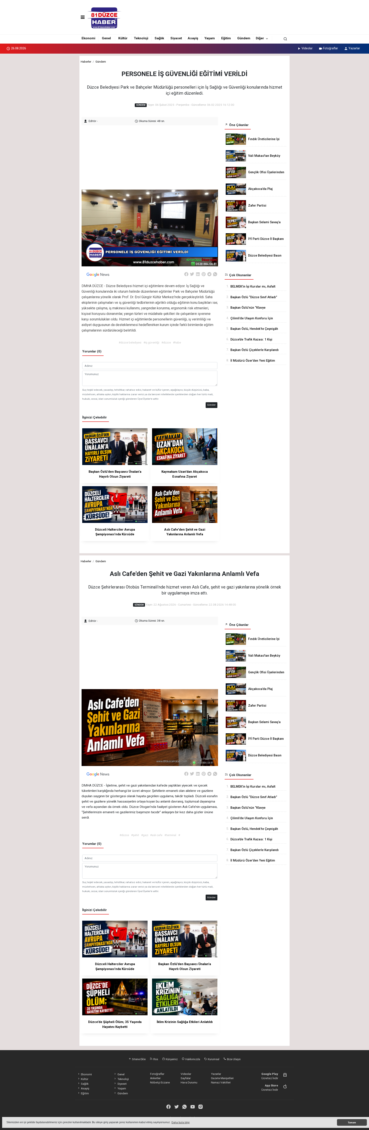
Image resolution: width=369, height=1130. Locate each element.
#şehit (135, 835)
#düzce (166, 342)
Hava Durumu (189, 1082)
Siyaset (176, 38)
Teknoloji (141, 38)
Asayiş (193, 38)
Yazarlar (354, 48)
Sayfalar (186, 1078)
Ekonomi (88, 38)
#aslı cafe (156, 835)
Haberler (86, 61)
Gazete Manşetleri (222, 1078)
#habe (177, 342)
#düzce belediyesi (130, 342)
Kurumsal (213, 1059)
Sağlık (159, 38)
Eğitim (226, 38)
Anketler (155, 1078)
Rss (155, 1059)
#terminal (170, 835)
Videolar (307, 48)
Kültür (122, 38)
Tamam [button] (352, 1122)
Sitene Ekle (138, 1059)
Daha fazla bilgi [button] (180, 1122)
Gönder (211, 404)
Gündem (243, 38)
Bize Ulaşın (233, 1059)
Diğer (260, 38)
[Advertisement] (150, 155)
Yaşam (209, 38)
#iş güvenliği (151, 342)
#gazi (144, 835)
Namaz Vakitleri (221, 1082)
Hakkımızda (192, 1059)
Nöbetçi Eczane (160, 1082)
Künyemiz (171, 1059)
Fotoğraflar (330, 48)
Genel (106, 38)
